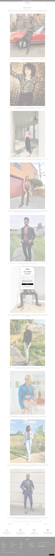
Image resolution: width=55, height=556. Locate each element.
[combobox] (23, 278)
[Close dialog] (33, 267)
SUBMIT (27, 284)
